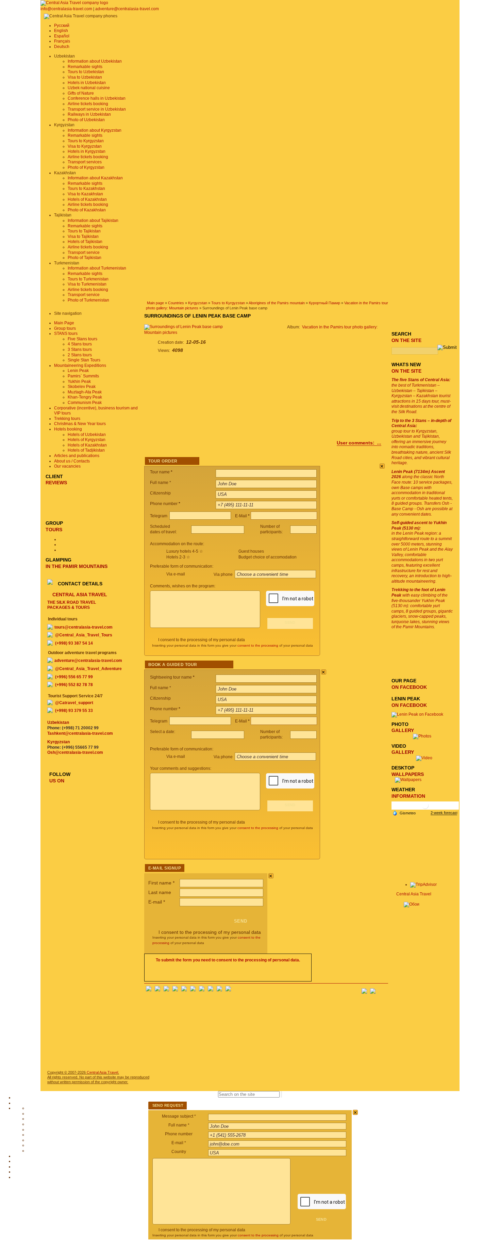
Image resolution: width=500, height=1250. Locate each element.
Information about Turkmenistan (97, 268)
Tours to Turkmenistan (88, 279)
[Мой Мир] (166, 990)
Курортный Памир (324, 303)
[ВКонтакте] (157, 990)
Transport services (85, 162)
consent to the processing (257, 645)
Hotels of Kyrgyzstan (86, 439)
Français (62, 41)
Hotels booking (68, 429)
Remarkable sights (85, 66)
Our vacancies (67, 466)
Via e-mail (175, 574)
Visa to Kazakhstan (85, 194)
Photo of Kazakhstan (87, 210)
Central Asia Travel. (103, 1072)
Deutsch (61, 46)
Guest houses (251, 551)
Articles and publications (76, 455)
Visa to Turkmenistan (87, 284)
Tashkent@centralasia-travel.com (80, 733)
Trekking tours (67, 418)
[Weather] (404, 813)
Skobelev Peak (82, 386)
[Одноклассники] (175, 990)
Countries (176, 303)
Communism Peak (85, 402)
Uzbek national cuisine (89, 87)
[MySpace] (228, 990)
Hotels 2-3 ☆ (178, 557)
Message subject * (179, 1116)
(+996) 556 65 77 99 (74, 677)
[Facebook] (148, 990)
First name (161, 883)
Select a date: (163, 731)
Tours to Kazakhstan (86, 188)
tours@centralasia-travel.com (83, 627)
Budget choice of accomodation (267, 557)
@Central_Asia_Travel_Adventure (88, 668)
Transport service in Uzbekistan (97, 109)
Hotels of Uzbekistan (87, 434)
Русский (61, 25)
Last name (159, 892)
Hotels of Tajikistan (85, 241)
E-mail (156, 902)
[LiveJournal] (192, 990)
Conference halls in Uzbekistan (97, 98)
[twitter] (184, 990)
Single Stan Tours (84, 360)
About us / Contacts (72, 461)
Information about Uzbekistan (95, 61)
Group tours (65, 328)
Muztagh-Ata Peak (85, 392)
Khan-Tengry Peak (85, 397)
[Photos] (424, 736)
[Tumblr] (219, 990)
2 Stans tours (80, 355)
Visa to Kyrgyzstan (85, 146)
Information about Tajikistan (93, 220)
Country (178, 1151)
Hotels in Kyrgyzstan (86, 151)
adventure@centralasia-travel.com (127, 8)
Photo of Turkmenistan (88, 300)
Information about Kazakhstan (95, 178)
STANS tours (66, 333)
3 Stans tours (80, 349)
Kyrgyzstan (197, 303)
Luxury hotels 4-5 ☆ (184, 551)
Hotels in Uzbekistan (87, 82)
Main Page (64, 323)
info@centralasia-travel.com (66, 8)
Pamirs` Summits (83, 376)
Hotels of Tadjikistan (86, 450)
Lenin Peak (78, 370)
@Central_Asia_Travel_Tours (83, 635)
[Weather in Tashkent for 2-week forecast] (444, 813)
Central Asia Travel (413, 894)
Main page (155, 303)
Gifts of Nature (81, 93)
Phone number (179, 1134)
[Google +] (201, 990)
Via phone (224, 574)
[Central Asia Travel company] (74, 2)
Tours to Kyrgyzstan (86, 141)
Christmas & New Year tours (80, 423)
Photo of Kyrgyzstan (86, 167)
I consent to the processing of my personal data (201, 639)
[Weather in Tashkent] (425, 808)
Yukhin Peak (79, 381)
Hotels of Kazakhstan (87, 199)
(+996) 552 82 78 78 (74, 684)
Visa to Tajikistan (83, 236)
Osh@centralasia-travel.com (75, 752)
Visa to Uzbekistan (85, 77)
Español (61, 36)
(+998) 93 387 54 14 (74, 643)
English (61, 30)
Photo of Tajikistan (84, 257)
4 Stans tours (80, 344)
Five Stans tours (82, 339)
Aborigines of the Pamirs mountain (277, 303)
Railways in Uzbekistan (89, 114)
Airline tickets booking (88, 103)
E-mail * (178, 1142)
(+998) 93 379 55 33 (74, 710)
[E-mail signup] (383, 989)
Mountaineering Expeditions (80, 365)
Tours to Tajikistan (84, 231)
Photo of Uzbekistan (86, 119)
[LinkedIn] (210, 990)
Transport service (84, 252)
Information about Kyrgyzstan (94, 130)
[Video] (424, 758)
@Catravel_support (74, 702)
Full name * (178, 1125)
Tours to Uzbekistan (86, 71)
